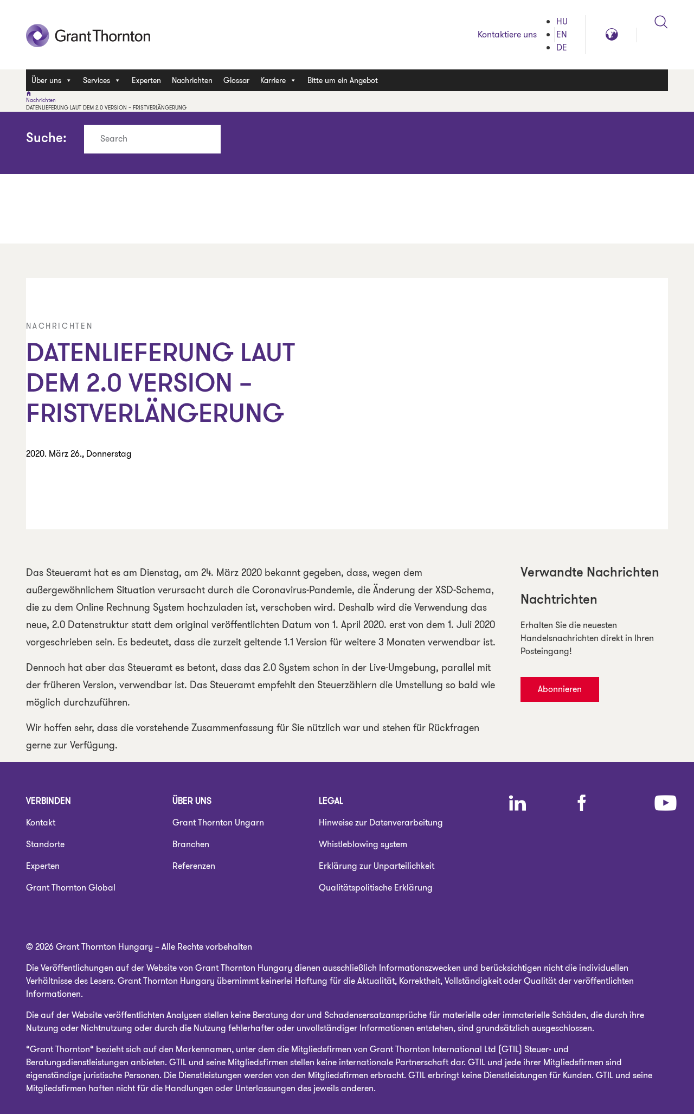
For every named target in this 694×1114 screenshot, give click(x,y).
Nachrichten (192, 80)
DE (561, 47)
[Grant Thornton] (347, 94)
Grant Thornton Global (70, 887)
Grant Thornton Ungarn (218, 822)
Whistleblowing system (363, 844)
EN (561, 34)
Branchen (190, 844)
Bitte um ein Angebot (342, 80)
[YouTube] (665, 803)
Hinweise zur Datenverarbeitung (381, 822)
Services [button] (96, 80)
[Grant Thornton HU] (88, 34)
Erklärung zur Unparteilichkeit (376, 866)
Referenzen (193, 866)
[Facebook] (582, 803)
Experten (146, 80)
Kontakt (40, 822)
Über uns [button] (46, 80)
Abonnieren (560, 689)
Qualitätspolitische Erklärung (376, 887)
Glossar (236, 80)
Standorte (45, 844)
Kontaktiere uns (507, 34)
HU (562, 21)
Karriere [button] (273, 80)
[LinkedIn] (517, 803)
